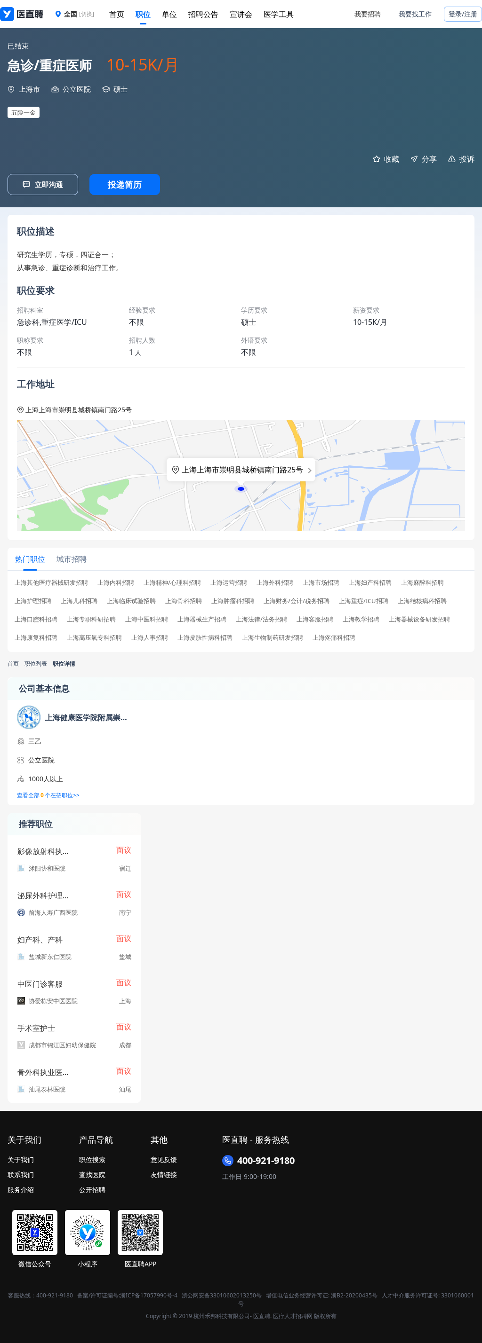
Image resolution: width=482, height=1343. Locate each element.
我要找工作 (415, 13)
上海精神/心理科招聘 (172, 583)
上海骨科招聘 (183, 601)
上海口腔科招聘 (36, 619)
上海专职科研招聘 (91, 619)
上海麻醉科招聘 (422, 583)
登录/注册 (463, 13)
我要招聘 (367, 13)
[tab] (30, 559)
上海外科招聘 (275, 583)
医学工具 (279, 14)
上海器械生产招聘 (201, 619)
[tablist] (241, 559)
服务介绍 (21, 1189)
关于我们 (21, 1159)
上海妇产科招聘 (370, 583)
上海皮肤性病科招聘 (205, 638)
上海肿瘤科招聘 (232, 601)
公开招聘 (92, 1189)
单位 (169, 14)
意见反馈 (164, 1159)
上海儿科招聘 (79, 601)
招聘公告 (203, 14)
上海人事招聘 (149, 638)
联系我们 (21, 1174)
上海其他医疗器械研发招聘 (51, 583)
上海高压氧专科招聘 (94, 638)
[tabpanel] (241, 613)
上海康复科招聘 (36, 638)
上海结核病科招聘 (422, 601)
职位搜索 (92, 1159)
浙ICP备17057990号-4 (148, 1295)
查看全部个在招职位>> (48, 795)
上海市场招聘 (321, 583)
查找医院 (92, 1174)
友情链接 (164, 1174)
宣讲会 (241, 14)
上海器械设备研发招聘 (419, 619)
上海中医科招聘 (146, 619)
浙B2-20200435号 (354, 1295)
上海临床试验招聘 (131, 601)
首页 (116, 14)
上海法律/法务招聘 (261, 619)
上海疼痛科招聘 (334, 638)
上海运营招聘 (228, 583)
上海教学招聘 (361, 619)
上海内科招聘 (115, 583)
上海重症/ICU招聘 (363, 601)
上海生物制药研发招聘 (272, 638)
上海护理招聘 (33, 601)
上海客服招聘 (315, 619)
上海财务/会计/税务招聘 (296, 601)
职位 (143, 14)
